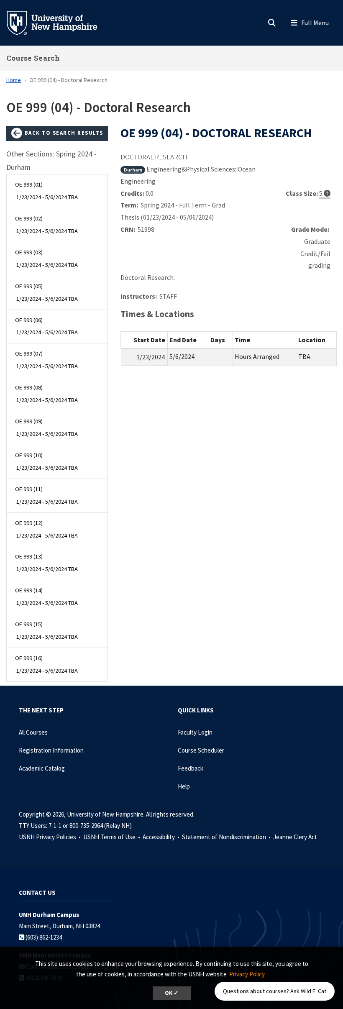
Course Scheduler (201, 750)
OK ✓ (172, 992)
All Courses (33, 732)
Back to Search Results (63, 132)
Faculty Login (195, 732)
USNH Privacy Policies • (50, 837)
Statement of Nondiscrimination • (227, 837)
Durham (133, 169)
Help (184, 786)
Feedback (190, 768)
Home (13, 80)
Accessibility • (162, 837)
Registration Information (51, 750)
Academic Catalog (42, 768)
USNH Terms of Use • (112, 837)
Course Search (33, 58)
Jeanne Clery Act (295, 837)
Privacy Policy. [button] (247, 974)
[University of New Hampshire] (58, 22)
